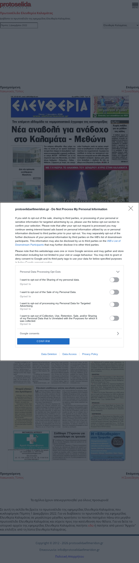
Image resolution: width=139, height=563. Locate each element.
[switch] (114, 279)
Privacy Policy (90, 354)
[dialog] (69, 281)
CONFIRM (43, 341)
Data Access (69, 354)
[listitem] (69, 272)
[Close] (132, 209)
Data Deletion (49, 354)
